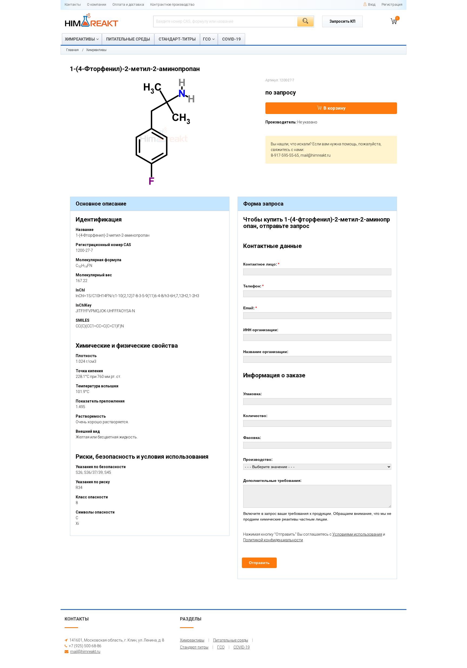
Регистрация (392, 4)
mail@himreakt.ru (316, 155)
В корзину (334, 108)
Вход (371, 4)
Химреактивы (80, 39)
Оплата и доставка (128, 4)
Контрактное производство (172, 4)
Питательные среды (128, 39)
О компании (96, 4)
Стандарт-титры (177, 39)
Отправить (259, 562)
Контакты (73, 4)
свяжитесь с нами (287, 149)
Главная (72, 50)
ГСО (207, 39)
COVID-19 (231, 39)
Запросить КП (342, 21)
